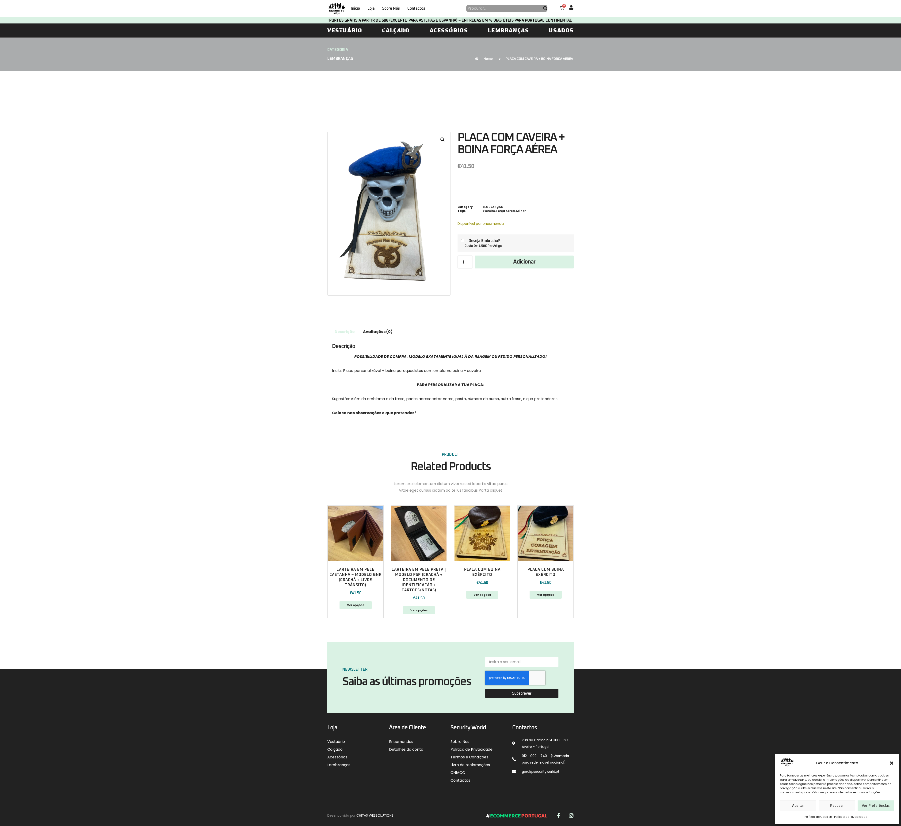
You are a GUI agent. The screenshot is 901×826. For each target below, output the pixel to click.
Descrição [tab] (345, 331)
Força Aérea (505, 211)
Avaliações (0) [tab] (378, 331)
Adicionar (524, 262)
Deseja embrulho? (484, 241)
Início (355, 8)
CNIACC (457, 772)
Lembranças (508, 30)
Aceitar (798, 805)
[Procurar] (545, 8)
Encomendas (401, 741)
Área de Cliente (407, 727)
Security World (468, 727)
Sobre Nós (391, 8)
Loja (371, 8)
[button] (891, 763)
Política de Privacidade (850, 817)
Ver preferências (876, 805)
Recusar (837, 805)
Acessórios (449, 30)
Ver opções (355, 605)
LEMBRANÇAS (340, 59)
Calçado (395, 30)
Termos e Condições (469, 757)
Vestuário (344, 30)
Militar (521, 211)
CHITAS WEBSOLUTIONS (374, 815)
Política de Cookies (818, 817)
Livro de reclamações (470, 765)
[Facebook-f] (558, 815)
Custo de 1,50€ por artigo (483, 246)
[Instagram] (571, 815)
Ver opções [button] (482, 595)
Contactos (416, 8)
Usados (561, 30)
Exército (489, 211)
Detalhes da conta (406, 749)
